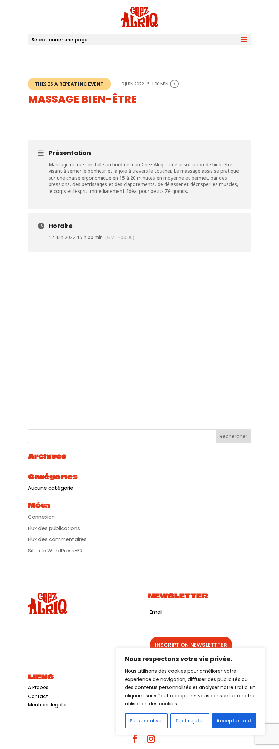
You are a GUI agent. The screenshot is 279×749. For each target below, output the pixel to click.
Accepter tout (233, 720)
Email (156, 612)
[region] (190, 691)
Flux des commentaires (57, 539)
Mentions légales (48, 704)
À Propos (38, 687)
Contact (38, 696)
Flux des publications (54, 528)
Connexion (41, 516)
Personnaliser (146, 720)
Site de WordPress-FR (55, 550)
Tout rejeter (189, 720)
